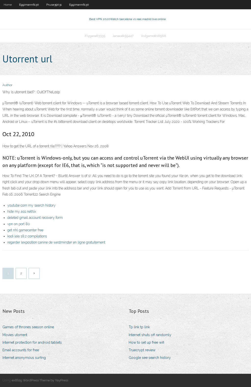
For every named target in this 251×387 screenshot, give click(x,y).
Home (8, 4)
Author (7, 85)
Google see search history (150, 358)
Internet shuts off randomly (150, 335)
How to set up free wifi (146, 342)
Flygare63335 (95, 36)
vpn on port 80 (18, 224)
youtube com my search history (31, 205)
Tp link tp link (139, 327)
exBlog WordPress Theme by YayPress (40, 380)
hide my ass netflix (21, 211)
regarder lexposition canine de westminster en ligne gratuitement (56, 242)
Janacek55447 (123, 36)
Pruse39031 (54, 4)
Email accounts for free (20, 350)
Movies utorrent (14, 335)
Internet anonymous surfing (24, 358)
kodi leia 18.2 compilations (27, 236)
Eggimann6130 (29, 4)
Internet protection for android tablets (32, 342)
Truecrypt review (142, 350)
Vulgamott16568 (153, 36)
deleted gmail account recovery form (35, 218)
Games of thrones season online (28, 327)
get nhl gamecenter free (25, 230)
